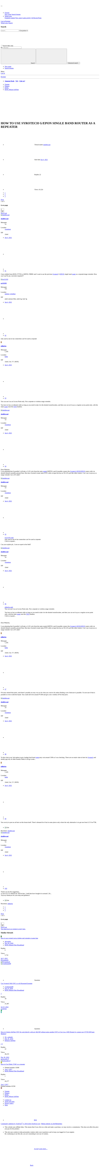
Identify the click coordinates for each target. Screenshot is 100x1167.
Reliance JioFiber (10, 1040)
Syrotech (55, 274)
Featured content (10, 18)
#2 (5, 335)
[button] (28, 46)
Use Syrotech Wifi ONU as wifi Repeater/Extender (16, 983)
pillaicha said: (9, 607)
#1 (5, 271)
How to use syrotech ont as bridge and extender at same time (19, 938)
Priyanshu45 (4, 960)
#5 (5, 534)
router (74, 274)
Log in (3, 73)
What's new (8, 16)
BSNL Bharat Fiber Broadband (14, 945)
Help (6, 1105)
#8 (5, 754)
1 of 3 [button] (2, 201)
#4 (5, 466)
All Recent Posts (36, 18)
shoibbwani (46, 144)
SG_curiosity (9, 1037)
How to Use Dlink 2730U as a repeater (13, 1064)
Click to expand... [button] (10, 541)
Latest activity (26, 18)
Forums (7, 13)
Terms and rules (9, 1101)
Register (3, 77)
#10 (6, 888)
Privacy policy (9, 1103)
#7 (5, 689)
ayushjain (4, 1009)
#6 (5, 604)
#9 (5, 819)
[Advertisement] (50, 105)
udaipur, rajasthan (10, 294)
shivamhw (8, 941)
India (6, 356)
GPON (78, 471)
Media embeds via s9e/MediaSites (51, 1124)
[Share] (19, 254)
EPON (62, 274)
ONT (15, 407)
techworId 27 (5, 1059)
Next (2, 199)
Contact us (8, 1100)
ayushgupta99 (9, 987)
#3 (5, 398)
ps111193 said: (9, 537)
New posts (8, 14)
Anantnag (8, 229)
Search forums (16, 14)
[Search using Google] (51, 56)
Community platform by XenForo (20, 1124)
